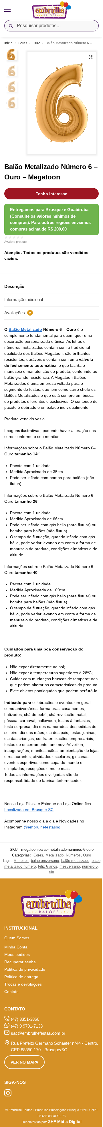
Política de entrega (21, 976)
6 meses (21, 860)
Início (8, 43)
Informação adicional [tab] (23, 299)
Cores (22, 43)
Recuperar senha (20, 962)
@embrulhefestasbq (42, 827)
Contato (11, 991)
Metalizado (54, 855)
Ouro (36, 43)
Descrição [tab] (14, 286)
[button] (90, 57)
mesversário (70, 866)
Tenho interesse (51, 193)
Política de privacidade (24, 969)
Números (73, 855)
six (51, 872)
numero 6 (90, 866)
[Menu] (12, 10)
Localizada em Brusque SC (29, 809)
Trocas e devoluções (23, 984)
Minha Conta (15, 947)
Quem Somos (16, 938)
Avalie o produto (15, 241)
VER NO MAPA (24, 1062)
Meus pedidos (17, 954)
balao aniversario (45, 860)
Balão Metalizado (25, 329)
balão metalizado (75, 860)
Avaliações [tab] (17, 312)
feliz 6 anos (47, 866)
